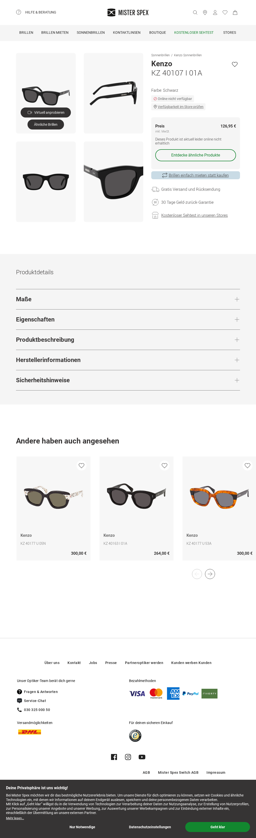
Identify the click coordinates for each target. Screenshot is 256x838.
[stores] (205, 13)
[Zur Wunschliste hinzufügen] (235, 64)
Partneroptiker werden (144, 663)
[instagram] (128, 757)
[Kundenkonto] (215, 13)
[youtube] (142, 757)
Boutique (157, 32)
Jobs (93, 663)
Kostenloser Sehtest (194, 32)
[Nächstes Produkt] (210, 574)
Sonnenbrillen (91, 32)
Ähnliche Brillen (46, 124)
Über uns (52, 663)
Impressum (216, 772)
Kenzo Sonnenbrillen (188, 55)
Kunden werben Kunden (191, 663)
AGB (146, 772)
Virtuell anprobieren (49, 112)
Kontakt (74, 663)
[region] (128, 514)
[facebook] (114, 757)
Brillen (26, 32)
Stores (229, 32)
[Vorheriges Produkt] (197, 574)
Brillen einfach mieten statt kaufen (199, 175)
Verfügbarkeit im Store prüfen (181, 107)
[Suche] (195, 12)
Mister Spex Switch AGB (178, 772)
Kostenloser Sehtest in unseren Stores (194, 215)
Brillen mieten (54, 32)
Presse (111, 663)
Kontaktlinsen (126, 32)
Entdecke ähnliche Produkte (195, 155)
